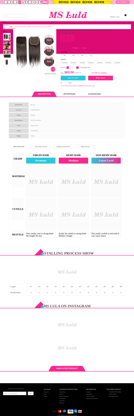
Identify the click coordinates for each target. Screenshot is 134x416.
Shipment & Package (63, 396)
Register (112, 16)
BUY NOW (101, 78)
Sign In (45, 394)
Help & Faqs (62, 400)
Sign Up (45, 396)
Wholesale (61, 402)
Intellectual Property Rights (92, 398)
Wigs (4, 31)
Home (4, 22)
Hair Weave (6, 25)
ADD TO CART (73, 78)
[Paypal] (63, 82)
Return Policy (62, 398)
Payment (61, 394)
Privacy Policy (89, 394)
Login (117, 16)
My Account (46, 392)
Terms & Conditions (90, 396)
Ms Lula (65, 415)
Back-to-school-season (9, 28)
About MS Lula (62, 392)
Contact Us (88, 392)
